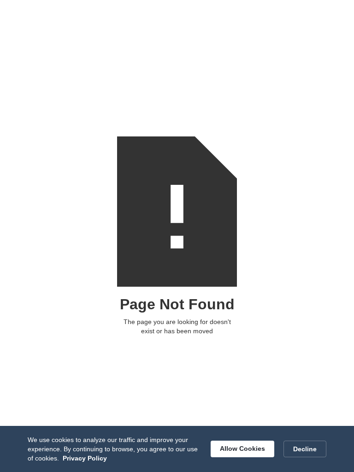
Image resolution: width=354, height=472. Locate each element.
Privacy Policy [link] (85, 458)
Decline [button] (305, 449)
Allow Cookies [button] (242, 448)
